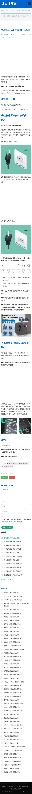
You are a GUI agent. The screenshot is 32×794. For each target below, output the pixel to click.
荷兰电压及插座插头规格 (11, 736)
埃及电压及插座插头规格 (11, 743)
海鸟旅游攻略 (25, 786)
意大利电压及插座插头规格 (12, 646)
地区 (7, 11)
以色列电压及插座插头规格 (12, 707)
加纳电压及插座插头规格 (11, 768)
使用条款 (4, 786)
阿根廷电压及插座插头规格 (12, 549)
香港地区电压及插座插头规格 (13, 674)
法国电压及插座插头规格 (11, 678)
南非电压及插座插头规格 (11, 700)
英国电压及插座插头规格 (11, 653)
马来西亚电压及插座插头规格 (13, 600)
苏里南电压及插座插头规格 (12, 567)
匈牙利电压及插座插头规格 (12, 757)
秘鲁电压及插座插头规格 (12, 560)
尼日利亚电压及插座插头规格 (13, 729)
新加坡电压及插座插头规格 (12, 642)
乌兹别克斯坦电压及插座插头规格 (14, 747)
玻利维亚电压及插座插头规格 (13, 556)
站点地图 (17, 786)
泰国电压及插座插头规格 (11, 593)
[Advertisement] (16, 59)
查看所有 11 (5, 579)
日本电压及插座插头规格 (11, 609)
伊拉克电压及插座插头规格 (12, 765)
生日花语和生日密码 (16, 788)
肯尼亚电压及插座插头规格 (12, 772)
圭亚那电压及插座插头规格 (12, 571)
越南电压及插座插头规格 (11, 631)
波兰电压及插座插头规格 (11, 739)
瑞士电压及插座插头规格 (11, 718)
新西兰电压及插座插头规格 (12, 685)
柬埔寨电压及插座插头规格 (12, 692)
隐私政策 (11, 786)
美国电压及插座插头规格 (11, 617)
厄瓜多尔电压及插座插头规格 (13, 564)
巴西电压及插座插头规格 (12, 553)
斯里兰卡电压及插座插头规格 (13, 725)
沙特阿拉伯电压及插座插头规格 (14, 649)
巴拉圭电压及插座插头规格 (12, 541)
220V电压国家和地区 (7, 466)
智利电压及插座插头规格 (12, 538)
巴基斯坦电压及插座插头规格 (13, 750)
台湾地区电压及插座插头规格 (13, 711)
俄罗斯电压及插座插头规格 (12, 624)
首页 (2, 11)
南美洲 (12, 11)
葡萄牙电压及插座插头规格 (12, 754)
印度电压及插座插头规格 (11, 635)
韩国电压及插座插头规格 (11, 620)
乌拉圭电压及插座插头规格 (12, 545)
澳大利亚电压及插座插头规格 (13, 596)
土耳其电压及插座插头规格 (12, 667)
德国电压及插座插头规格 (11, 664)
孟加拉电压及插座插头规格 (12, 761)
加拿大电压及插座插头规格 (12, 656)
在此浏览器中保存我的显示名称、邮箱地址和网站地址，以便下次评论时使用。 (16, 520)
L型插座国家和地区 (23, 463)
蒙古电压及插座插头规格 (11, 732)
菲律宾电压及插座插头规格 (12, 660)
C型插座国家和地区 (12, 463)
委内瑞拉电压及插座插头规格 (13, 575)
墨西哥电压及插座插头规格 (12, 638)
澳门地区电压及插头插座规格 (13, 689)
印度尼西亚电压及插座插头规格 (14, 682)
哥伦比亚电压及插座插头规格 (13, 721)
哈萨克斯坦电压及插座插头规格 (14, 703)
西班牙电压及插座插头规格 (12, 696)
